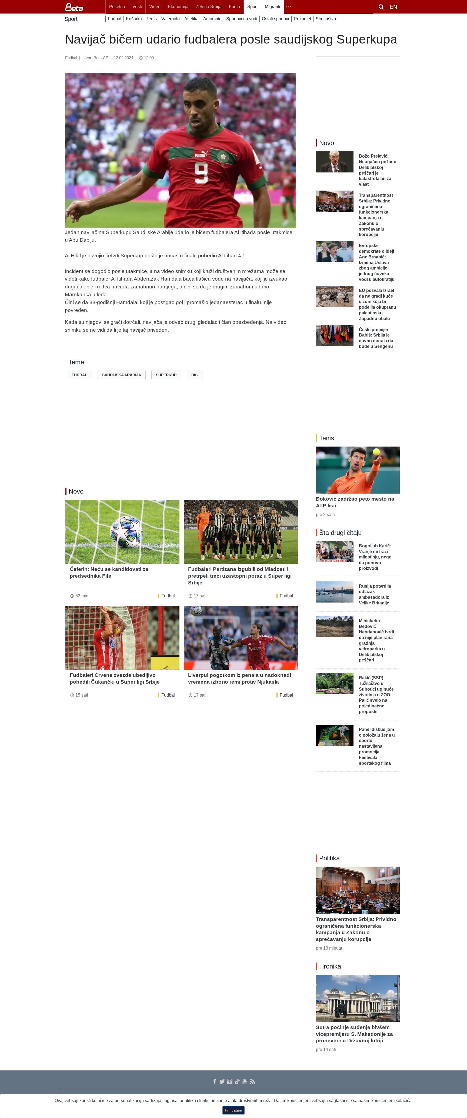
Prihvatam (233, 1110)
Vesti (137, 6)
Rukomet (302, 18)
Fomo (234, 6)
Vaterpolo (170, 18)
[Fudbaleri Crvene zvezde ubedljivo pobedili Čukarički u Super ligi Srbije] (122, 638)
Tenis (151, 18)
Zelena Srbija (209, 6)
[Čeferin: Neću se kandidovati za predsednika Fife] (122, 532)
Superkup (166, 375)
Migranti (272, 6)
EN (393, 7)
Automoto (212, 18)
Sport (252, 6)
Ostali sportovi (275, 18)
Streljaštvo (326, 18)
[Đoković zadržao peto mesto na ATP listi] (358, 470)
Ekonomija (178, 6)
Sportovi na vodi (241, 18)
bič (194, 375)
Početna (117, 6)
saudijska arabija (121, 375)
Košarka (134, 18)
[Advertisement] (181, 439)
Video (155, 6)
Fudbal (114, 18)
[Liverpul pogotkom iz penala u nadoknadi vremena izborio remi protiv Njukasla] (241, 638)
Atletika (191, 18)
